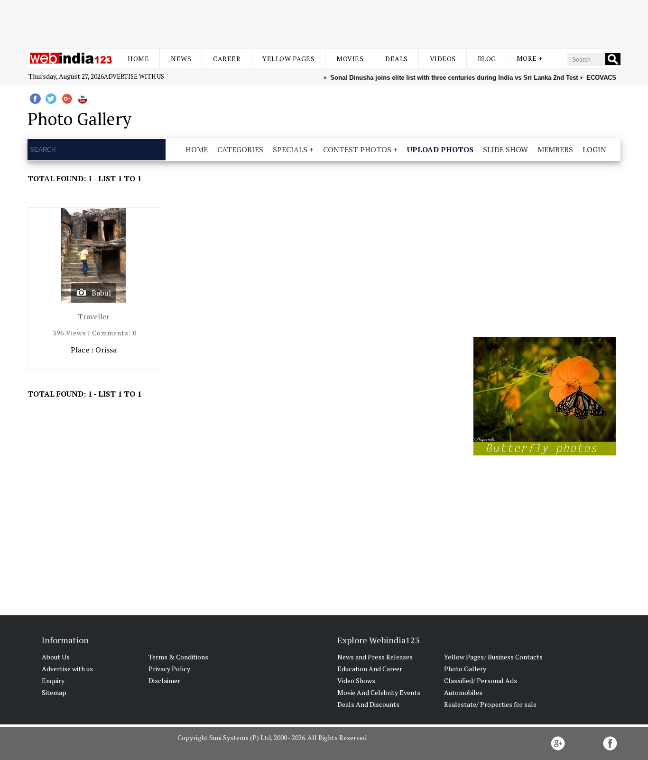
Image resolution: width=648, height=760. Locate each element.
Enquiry (53, 680)
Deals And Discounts (368, 704)
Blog (487, 58)
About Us (56, 656)
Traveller (94, 316)
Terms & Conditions (178, 656)
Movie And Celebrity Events (378, 692)
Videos (443, 58)
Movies (349, 58)
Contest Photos (357, 149)
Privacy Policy (169, 668)
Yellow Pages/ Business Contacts (493, 656)
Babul (101, 292)
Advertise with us (134, 76)
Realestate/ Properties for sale (490, 704)
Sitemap (54, 692)
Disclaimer (164, 680)
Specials (290, 149)
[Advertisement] (324, 22)
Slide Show (505, 149)
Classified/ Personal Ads (480, 680)
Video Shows (356, 680)
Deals (396, 58)
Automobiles (463, 692)
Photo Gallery (465, 668)
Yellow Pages (288, 58)
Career (227, 58)
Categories (240, 149)
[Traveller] (93, 257)
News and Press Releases (375, 656)
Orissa (106, 349)
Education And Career (369, 668)
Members (555, 149)
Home (138, 58)
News (181, 58)
